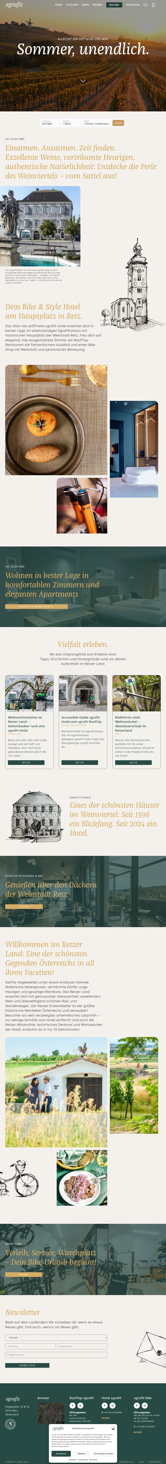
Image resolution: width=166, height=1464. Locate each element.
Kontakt (106, 1418)
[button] (113, 1428)
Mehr (26, 762)
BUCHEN (114, 4)
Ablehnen (82, 1453)
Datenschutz (83, 1459)
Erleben (97, 4)
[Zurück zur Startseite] (14, 4)
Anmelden (27, 1365)
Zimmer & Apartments (36, 606)
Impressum (73, 1459)
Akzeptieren (61, 1453)
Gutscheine (133, 4)
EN (153, 6)
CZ (153, 3)
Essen (58, 4)
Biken (85, 4)
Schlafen (72, 4)
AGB (141, 1462)
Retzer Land (14, 734)
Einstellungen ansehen (103, 1453)
